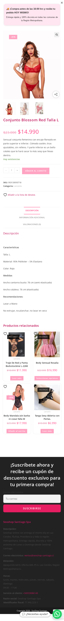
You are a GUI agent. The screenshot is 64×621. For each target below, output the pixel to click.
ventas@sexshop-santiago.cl (39, 555)
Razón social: (10, 598)
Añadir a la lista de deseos (21, 194)
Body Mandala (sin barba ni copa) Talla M (17, 417)
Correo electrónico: (13, 555)
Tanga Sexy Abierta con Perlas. (47, 417)
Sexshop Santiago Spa (17, 522)
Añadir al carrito (35, 171)
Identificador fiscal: (13, 602)
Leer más (17, 378)
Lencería (18, 186)
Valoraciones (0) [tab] (32, 224)
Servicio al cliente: (13, 593)
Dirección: (8, 560)
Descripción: (9, 528)
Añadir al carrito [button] (16, 431)
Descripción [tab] (32, 210)
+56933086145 (30, 593)
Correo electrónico (13, 492)
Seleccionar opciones (47, 378)
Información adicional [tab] (32, 217)
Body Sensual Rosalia (47, 362)
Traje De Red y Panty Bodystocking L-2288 (17, 364)
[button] (56, 34)
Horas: (6, 575)
